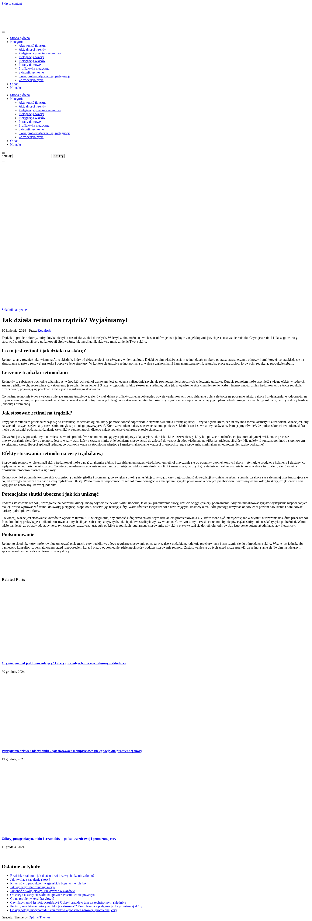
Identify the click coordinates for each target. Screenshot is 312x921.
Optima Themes (39, 917)
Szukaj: (7, 156)
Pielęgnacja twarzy (31, 57)
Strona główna (20, 38)
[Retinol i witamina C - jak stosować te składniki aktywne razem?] (7, 571)
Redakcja (44, 330)
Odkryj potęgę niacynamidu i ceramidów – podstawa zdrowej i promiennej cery (59, 838)
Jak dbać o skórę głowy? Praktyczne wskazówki (42, 891)
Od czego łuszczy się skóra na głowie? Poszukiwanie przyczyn (52, 895)
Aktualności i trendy (32, 49)
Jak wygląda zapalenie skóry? (30, 879)
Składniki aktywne (31, 72)
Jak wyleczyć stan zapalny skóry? (32, 887)
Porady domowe (30, 64)
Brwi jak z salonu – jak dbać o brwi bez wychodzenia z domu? (52, 875)
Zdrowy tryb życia (31, 80)
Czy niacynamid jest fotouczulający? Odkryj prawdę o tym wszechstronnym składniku (64, 663)
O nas (14, 84)
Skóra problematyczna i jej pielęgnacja (44, 76)
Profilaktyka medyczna (34, 68)
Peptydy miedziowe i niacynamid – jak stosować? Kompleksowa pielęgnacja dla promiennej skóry (72, 751)
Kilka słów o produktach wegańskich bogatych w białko (48, 883)
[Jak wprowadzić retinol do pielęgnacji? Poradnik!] (20, 571)
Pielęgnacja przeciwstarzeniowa (40, 53)
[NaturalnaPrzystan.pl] (11, 23)
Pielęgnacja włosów (32, 61)
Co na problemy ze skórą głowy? (32, 898)
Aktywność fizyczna (32, 45)
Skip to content (12, 3)
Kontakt (15, 87)
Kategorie (16, 42)
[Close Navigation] (3, 161)
